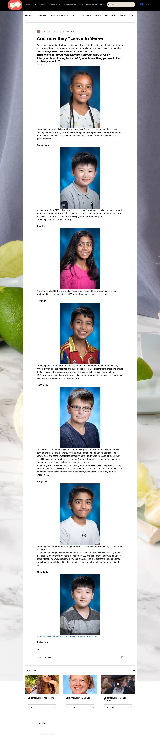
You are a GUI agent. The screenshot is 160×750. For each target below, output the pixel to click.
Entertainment (110, 15)
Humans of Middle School (59, 15)
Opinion (98, 15)
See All (132, 670)
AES (74, 15)
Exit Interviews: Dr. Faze (78, 698)
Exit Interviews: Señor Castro (115, 699)
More (121, 15)
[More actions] (122, 31)
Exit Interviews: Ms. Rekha (41, 698)
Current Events (86, 15)
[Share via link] (38, 650)
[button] (132, 15)
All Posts (28, 15)
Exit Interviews (41, 15)
